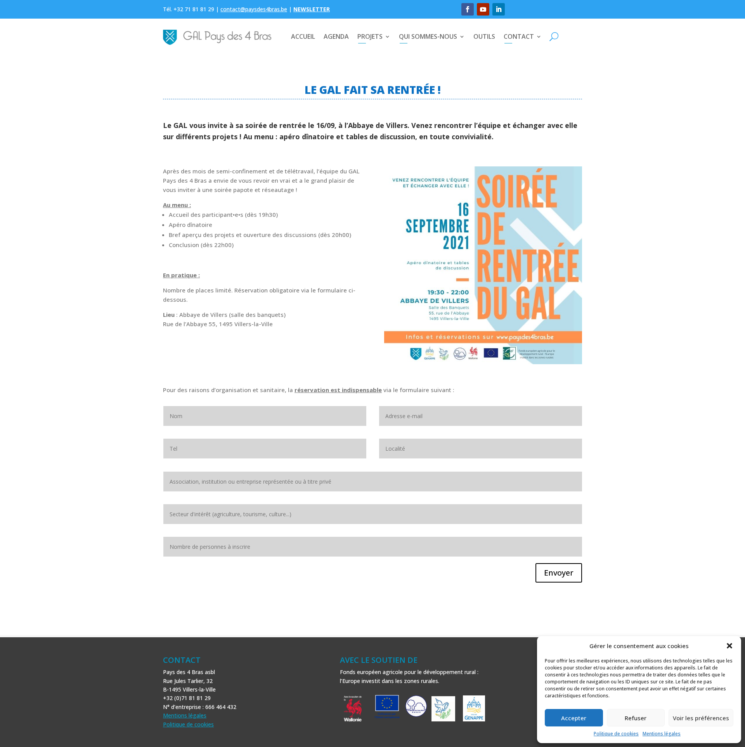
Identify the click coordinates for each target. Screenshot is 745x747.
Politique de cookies (616, 733)
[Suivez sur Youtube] (483, 9)
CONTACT (519, 36)
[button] (729, 646)
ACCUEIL (303, 36)
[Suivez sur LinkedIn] (498, 9)
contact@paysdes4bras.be (253, 9)
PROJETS (370, 36)
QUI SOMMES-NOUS (428, 36)
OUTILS (484, 36)
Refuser (635, 718)
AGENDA (336, 36)
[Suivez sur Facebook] (467, 9)
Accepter (573, 718)
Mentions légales (662, 733)
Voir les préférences (701, 718)
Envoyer (558, 572)
